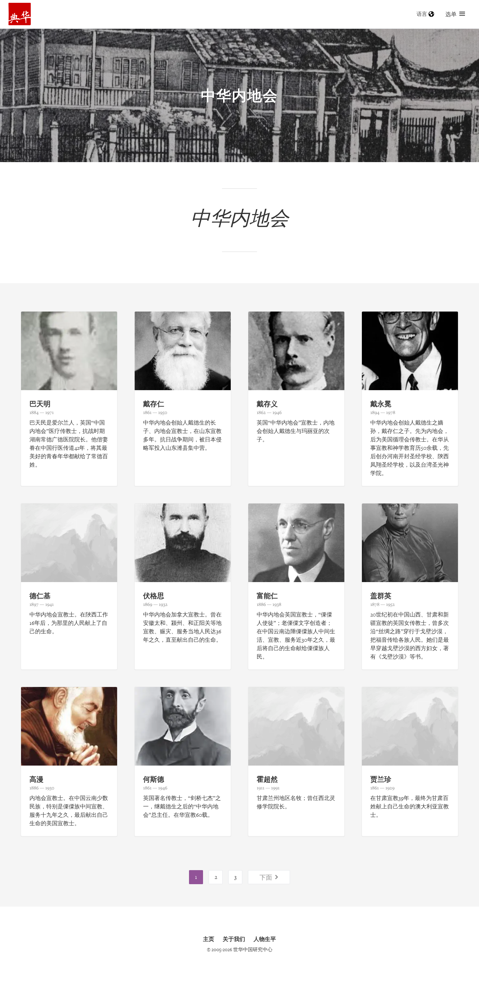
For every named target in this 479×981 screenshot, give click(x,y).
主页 (208, 939)
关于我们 (234, 939)
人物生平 (265, 939)
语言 (422, 14)
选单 (451, 14)
